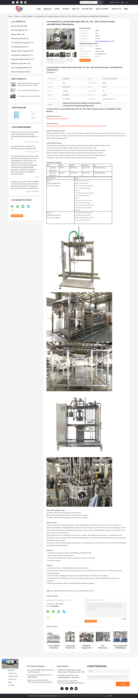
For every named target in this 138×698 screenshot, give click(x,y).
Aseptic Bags (15, 34)
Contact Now (85, 60)
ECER (110, 696)
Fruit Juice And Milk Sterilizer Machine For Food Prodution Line (41, 671)
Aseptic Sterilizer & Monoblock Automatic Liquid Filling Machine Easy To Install (71, 682)
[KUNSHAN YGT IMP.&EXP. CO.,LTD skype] (29, 206)
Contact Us (116, 9)
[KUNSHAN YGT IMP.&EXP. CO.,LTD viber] (13, 210)
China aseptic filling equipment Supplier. (47, 696)
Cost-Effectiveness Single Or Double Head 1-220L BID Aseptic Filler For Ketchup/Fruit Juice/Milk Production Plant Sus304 (103, 647)
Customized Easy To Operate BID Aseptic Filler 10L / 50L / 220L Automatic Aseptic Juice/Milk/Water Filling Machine (59, 61)
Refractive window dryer (19, 72)
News (126, 9)
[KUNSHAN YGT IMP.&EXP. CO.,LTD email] (13, 206)
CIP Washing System (18, 47)
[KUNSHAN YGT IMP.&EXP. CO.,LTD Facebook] (13, 2)
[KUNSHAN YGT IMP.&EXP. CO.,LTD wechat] (24, 206)
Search (100, 2)
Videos (57, 9)
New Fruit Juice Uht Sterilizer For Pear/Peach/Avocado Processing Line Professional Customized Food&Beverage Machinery (40, 681)
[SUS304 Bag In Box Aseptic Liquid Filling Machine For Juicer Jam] (58, 39)
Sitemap (11, 685)
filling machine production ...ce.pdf (104, 41)
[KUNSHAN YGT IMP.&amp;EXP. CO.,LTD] (19, 9)
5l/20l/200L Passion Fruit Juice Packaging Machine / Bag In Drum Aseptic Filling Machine (69, 677)
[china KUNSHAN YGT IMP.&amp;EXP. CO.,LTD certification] (16, 115)
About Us (75, 9)
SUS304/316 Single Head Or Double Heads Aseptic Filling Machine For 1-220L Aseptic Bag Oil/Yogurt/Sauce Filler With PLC (86, 647)
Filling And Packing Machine (21, 59)
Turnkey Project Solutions (20, 51)
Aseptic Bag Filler (27, 16)
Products (48, 9)
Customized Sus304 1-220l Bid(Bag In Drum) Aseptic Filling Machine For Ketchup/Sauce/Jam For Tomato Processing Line (120, 647)
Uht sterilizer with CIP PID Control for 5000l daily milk (40, 676)
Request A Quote (114, 2)
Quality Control (102, 9)
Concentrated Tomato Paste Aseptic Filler (28, 96)
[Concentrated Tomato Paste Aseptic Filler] (13, 96)
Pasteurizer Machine (18, 38)
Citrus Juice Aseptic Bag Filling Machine (28, 90)
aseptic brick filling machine (86, 591)
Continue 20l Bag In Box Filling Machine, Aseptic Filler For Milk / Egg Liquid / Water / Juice (53, 647)
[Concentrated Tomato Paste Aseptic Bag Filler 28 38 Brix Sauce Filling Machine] (70, 637)
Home (39, 9)
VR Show (66, 9)
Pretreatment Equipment (20, 55)
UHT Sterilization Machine (20, 43)
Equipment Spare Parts (19, 63)
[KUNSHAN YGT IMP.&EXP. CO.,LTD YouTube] (25, 2)
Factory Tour (87, 9)
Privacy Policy (31, 696)
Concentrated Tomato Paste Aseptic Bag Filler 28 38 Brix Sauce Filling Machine (70, 647)
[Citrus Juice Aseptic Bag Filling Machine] (13, 90)
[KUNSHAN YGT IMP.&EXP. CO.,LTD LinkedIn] (21, 2)
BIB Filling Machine (17, 30)
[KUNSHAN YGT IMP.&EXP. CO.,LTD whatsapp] (18, 206)
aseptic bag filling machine (57, 591)
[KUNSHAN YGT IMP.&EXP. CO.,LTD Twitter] (17, 2)
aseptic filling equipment (71, 591)
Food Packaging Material (20, 68)
